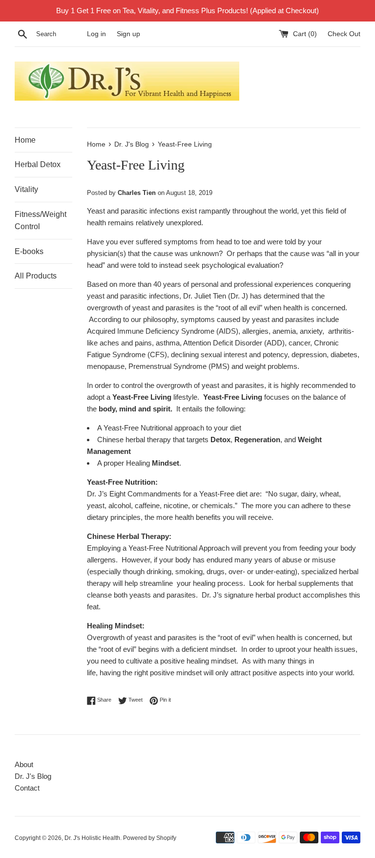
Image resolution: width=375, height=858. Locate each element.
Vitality (26, 189)
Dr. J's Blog (33, 776)
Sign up (128, 34)
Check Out (344, 34)
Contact (27, 788)
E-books (29, 251)
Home (25, 140)
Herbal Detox (38, 164)
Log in (96, 34)
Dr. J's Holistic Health (92, 838)
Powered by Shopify (149, 838)
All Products (36, 276)
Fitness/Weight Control (40, 220)
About (24, 764)
